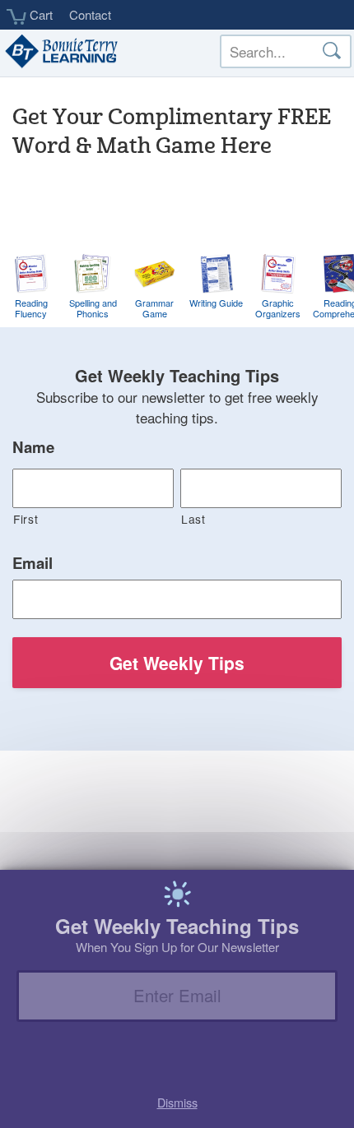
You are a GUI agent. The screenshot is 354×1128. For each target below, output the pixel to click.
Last (193, 519)
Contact (90, 14)
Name (33, 447)
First (25, 519)
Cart (39, 15)
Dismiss (177, 1102)
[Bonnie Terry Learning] (59, 53)
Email (32, 563)
